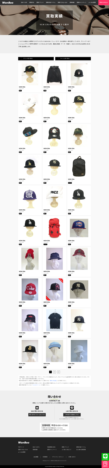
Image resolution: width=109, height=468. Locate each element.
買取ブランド (40, 2)
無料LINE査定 (53, 380)
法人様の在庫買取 (81, 449)
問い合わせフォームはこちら (37, 414)
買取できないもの (62, 2)
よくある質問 (92, 2)
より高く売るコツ (66, 449)
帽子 (20, 90)
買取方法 (31, 2)
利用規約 (45, 457)
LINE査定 (105, 459)
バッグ (70, 183)
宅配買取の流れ (51, 447)
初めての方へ (36, 447)
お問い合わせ (72, 457)
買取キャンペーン (81, 2)
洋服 (45, 90)
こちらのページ (36, 385)
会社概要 (36, 457)
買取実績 (72, 2)
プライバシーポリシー (58, 457)
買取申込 (105, 466)
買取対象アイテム (50, 2)
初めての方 (24, 2)
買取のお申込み (104, 2)
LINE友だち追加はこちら (72, 414)
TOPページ (21, 447)
